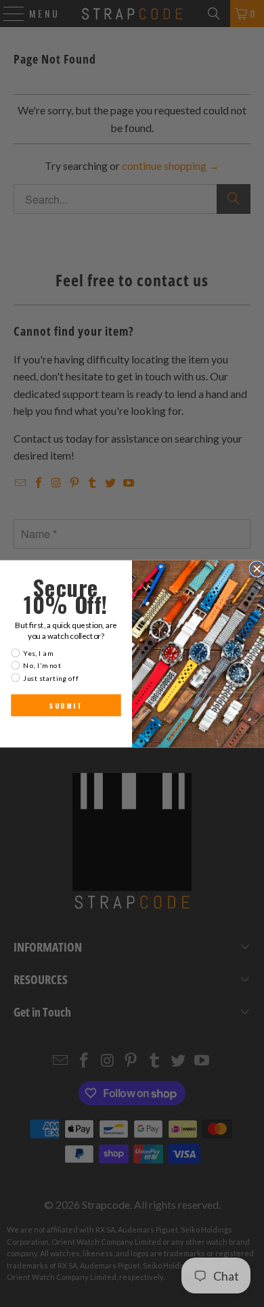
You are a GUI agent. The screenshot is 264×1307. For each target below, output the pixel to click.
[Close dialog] (257, 569)
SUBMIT (66, 705)
